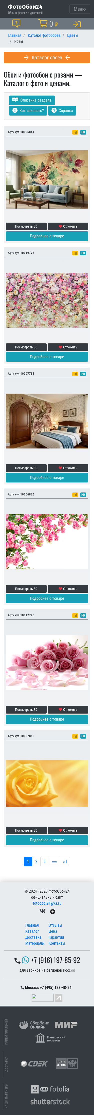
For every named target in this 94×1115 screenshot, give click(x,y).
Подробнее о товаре (47, 236)
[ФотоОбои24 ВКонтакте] (42, 911)
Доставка (33, 937)
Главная (32, 925)
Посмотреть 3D (26, 226)
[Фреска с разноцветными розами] (47, 300)
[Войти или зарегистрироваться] (78, 24)
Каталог (32, 931)
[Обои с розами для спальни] (47, 662)
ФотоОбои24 (25, 6)
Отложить (70, 226)
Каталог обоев (47, 58)
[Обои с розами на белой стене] (47, 541)
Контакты (57, 943)
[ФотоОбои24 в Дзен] (52, 911)
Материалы (35, 943)
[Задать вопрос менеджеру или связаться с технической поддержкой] (17, 24)
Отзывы (55, 925)
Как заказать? (31, 110)
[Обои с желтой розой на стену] (47, 783)
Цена (53, 931)
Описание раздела (35, 100)
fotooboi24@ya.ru (47, 903)
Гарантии (56, 937)
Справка (65, 110)
